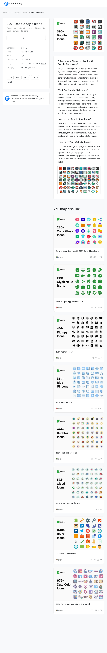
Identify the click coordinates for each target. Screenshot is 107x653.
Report (44, 63)
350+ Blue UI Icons (64, 402)
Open (27, 37)
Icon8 (26, 77)
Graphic (17, 12)
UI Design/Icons (28, 67)
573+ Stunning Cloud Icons (68, 503)
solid (10, 82)
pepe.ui (24, 48)
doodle (35, 77)
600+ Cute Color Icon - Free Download (73, 604)
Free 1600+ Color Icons (66, 554)
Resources (7, 12)
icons (18, 77)
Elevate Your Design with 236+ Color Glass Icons (77, 251)
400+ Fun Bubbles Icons (66, 453)
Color (10, 77)
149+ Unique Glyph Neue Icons (69, 301)
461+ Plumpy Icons (64, 352)
